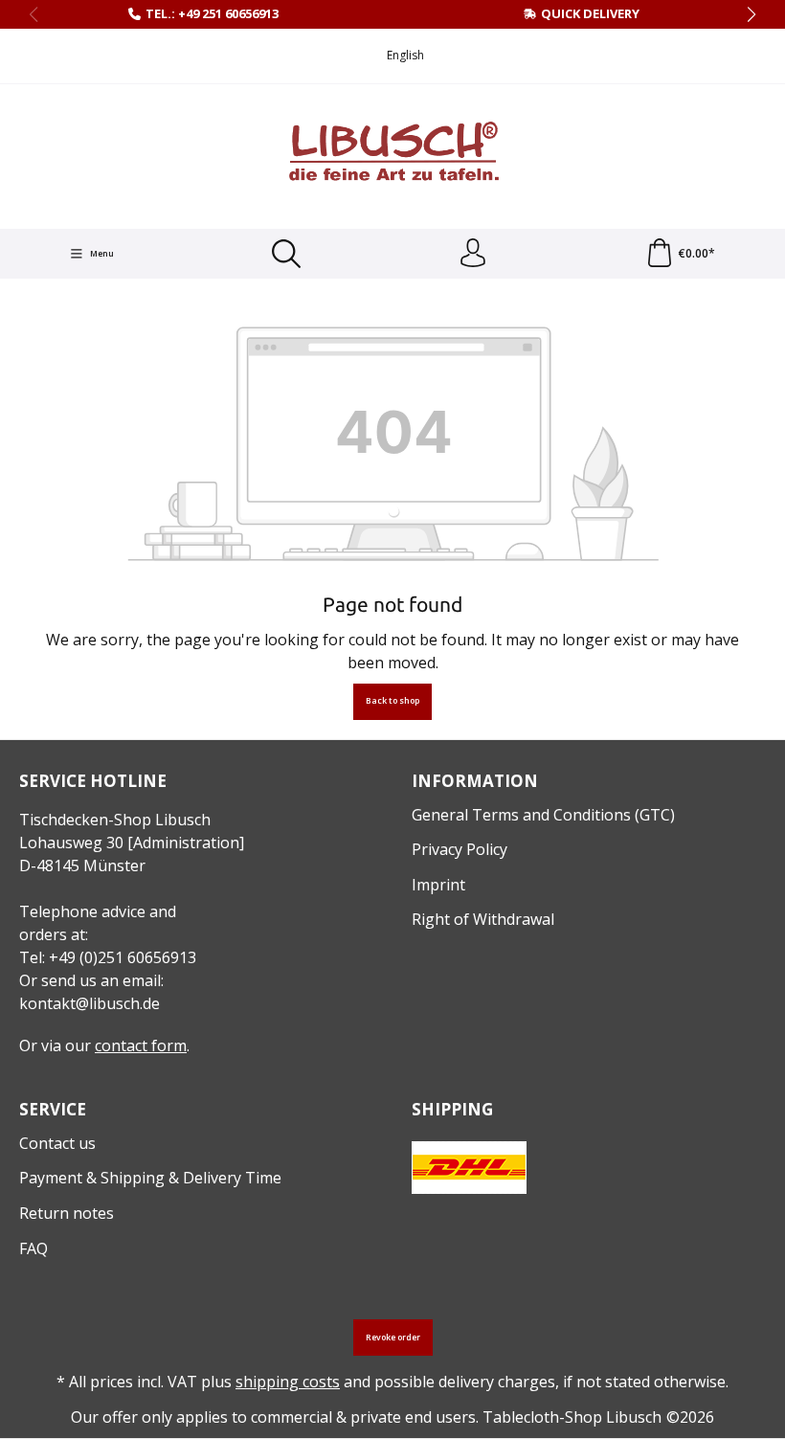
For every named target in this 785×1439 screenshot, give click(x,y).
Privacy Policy (459, 849)
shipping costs (288, 1381)
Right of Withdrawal (483, 919)
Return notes (66, 1213)
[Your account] (473, 253)
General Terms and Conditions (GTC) (543, 814)
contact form (141, 1045)
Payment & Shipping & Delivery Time (150, 1177)
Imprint (438, 884)
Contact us (57, 1143)
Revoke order (393, 1337)
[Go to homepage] (392, 154)
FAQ (33, 1248)
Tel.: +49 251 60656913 (212, 13)
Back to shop (392, 701)
